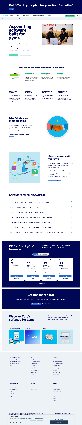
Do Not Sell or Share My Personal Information (19, 422)
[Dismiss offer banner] (79, 2)
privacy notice (40, 420)
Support (49, 15)
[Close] (72, 416)
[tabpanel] (41, 269)
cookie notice (33, 420)
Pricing (11, 15)
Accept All (59, 422)
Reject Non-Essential (59, 419)
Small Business (26, 15)
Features (17, 15)
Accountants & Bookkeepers (38, 15)
